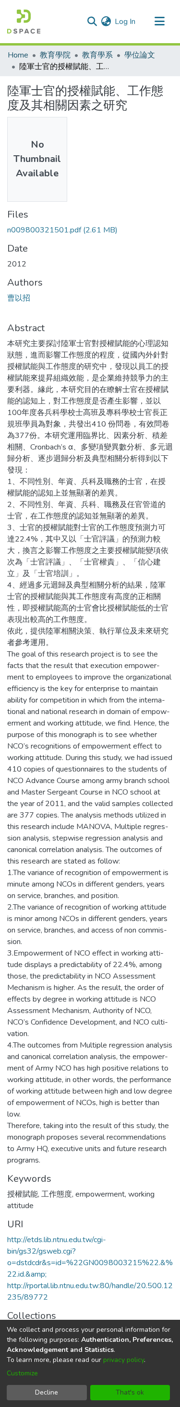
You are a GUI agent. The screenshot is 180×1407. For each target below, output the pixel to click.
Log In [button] (125, 21)
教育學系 (97, 55)
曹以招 (18, 298)
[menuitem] (106, 21)
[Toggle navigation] (159, 21)
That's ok (130, 1392)
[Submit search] (92, 21)
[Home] (23, 22)
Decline (46, 1392)
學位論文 (139, 55)
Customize (22, 1373)
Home (18, 55)
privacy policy (123, 1359)
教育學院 (55, 55)
